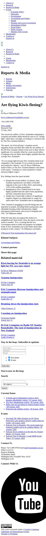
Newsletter (15, 358)
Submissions (11, 88)
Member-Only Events (19, 32)
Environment (16, 16)
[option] (9, 357)
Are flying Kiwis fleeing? (34, 97)
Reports (9, 79)
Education (15, 14)
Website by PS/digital (9, 534)
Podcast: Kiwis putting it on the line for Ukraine (24, 433)
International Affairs (18, 25)
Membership (11, 34)
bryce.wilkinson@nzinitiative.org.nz (15, 117)
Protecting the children (24, 409)
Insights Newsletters (13, 85)
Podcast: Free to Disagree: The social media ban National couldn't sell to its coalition (24, 427)
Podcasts (9, 90)
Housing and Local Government (23, 23)
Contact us (10, 36)
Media (8, 83)
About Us (9, 3)
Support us (10, 38)
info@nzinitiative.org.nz (33, 448)
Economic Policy (17, 12)
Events (8, 10)
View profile (6, 126)
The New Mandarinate (24, 402)
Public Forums (16, 29)
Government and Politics (20, 18)
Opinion (9, 81)
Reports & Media (12, 7)
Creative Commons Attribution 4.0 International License (20, 530)
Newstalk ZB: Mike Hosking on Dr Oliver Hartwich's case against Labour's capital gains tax (25, 420)
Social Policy (16, 27)
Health (13, 21)
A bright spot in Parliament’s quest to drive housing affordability (24, 399)
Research (9, 5)
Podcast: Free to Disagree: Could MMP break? (24, 437)
